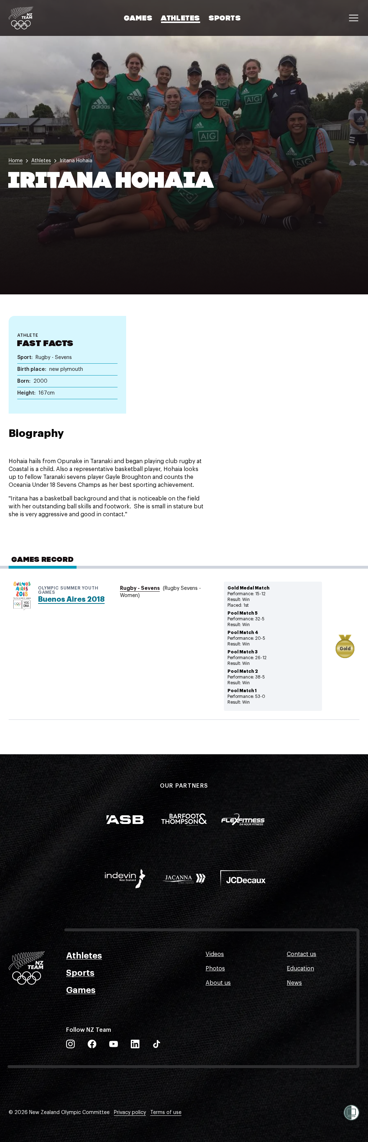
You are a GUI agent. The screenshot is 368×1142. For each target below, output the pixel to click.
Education (300, 968)
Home (16, 160)
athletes (41, 160)
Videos (215, 954)
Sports (225, 18)
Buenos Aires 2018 (71, 599)
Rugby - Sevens (140, 588)
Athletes (180, 18)
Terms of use (165, 1112)
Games (138, 18)
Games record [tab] (43, 560)
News (294, 983)
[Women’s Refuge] (351, 1112)
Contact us (301, 954)
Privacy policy (130, 1112)
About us (218, 983)
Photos (215, 968)
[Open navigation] (353, 18)
